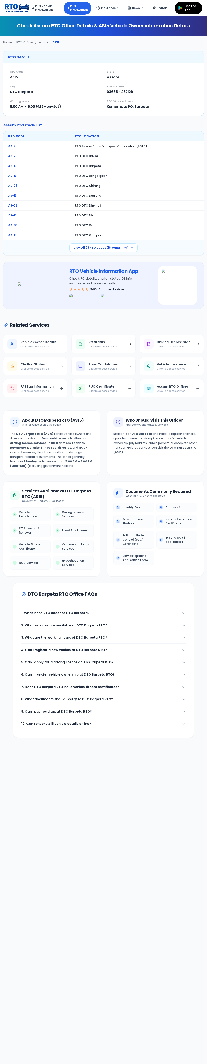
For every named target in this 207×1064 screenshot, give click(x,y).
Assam (43, 42)
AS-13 (12, 196)
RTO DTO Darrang (88, 196)
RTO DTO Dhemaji (88, 205)
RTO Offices (25, 42)
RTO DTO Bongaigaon (91, 176)
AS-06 (13, 225)
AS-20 (13, 146)
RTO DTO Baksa (86, 156)
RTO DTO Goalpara (89, 235)
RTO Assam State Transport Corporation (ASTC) (111, 146)
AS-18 (12, 235)
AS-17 (12, 215)
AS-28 (12, 156)
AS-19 (12, 176)
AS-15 (12, 166)
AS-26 (12, 186)
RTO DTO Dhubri (86, 215)
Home (7, 42)
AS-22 (12, 205)
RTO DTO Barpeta (88, 166)
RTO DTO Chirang (88, 186)
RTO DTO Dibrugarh (89, 225)
